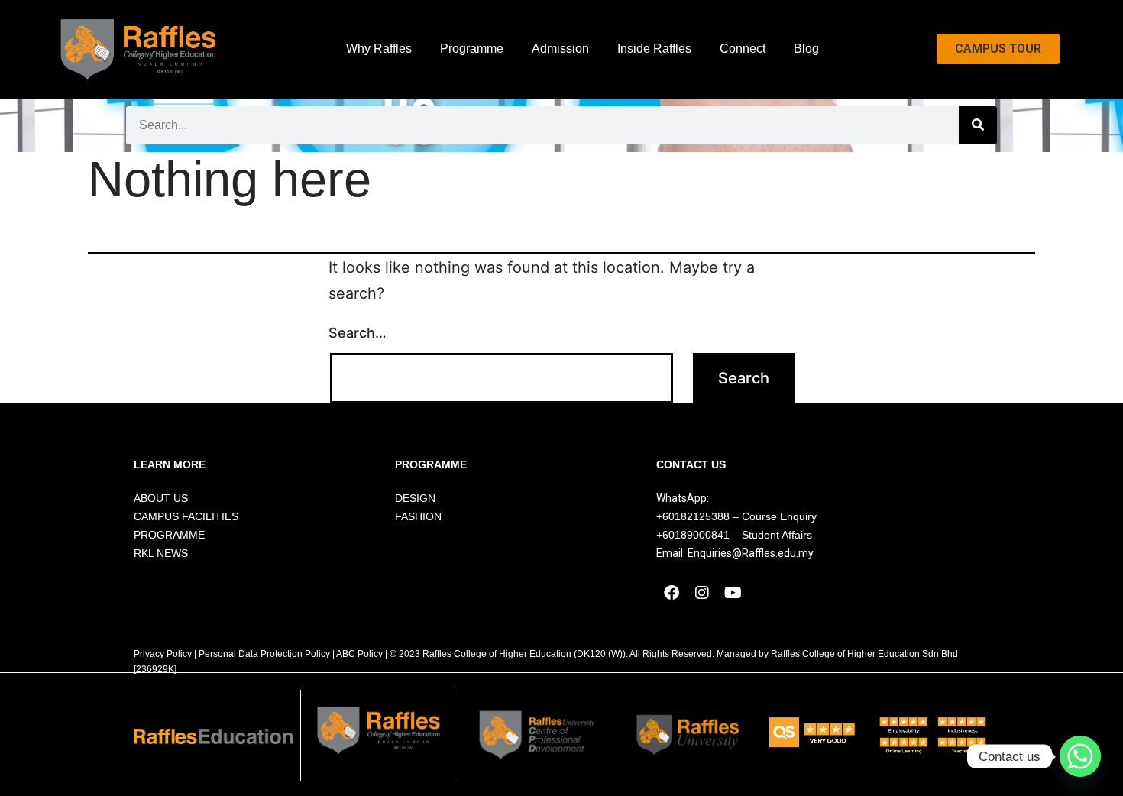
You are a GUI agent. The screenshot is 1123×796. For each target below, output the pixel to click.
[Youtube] (732, 593)
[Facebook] (671, 593)
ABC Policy (359, 654)
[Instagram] (702, 593)
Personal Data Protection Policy (264, 654)
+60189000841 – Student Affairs (734, 535)
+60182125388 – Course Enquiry (736, 516)
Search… (357, 333)
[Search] (978, 125)
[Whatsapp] (1080, 756)
